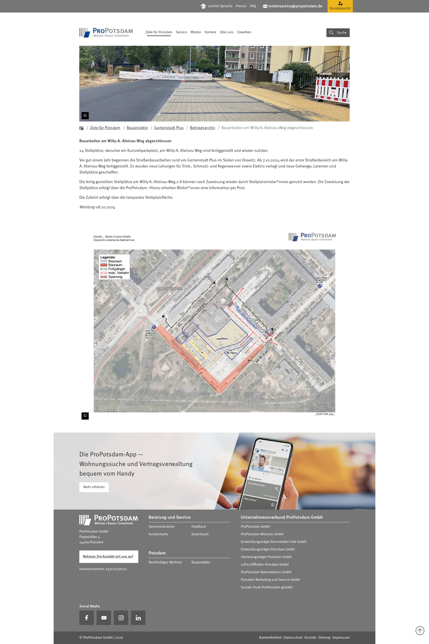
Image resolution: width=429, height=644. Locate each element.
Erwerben (244, 32)
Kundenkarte (158, 534)
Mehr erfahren (94, 487)
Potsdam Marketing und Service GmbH (270, 580)
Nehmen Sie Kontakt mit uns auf (108, 556)
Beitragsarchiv (202, 128)
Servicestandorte (162, 527)
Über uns (227, 32)
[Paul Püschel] (84, 113)
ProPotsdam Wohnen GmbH (262, 534)
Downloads (200, 534)
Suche (342, 33)
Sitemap (324, 638)
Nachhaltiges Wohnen (165, 562)
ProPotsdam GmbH (255, 527)
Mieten (196, 32)
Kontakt (310, 638)
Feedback (198, 527)
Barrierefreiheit (270, 638)
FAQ (253, 6)
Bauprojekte (137, 128)
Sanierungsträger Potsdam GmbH (266, 557)
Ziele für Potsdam (158, 32)
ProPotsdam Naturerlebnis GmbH (266, 572)
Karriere (210, 32)
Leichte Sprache (220, 6)
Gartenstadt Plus (169, 128)
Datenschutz (293, 638)
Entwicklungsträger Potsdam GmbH (268, 549)
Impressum (341, 638)
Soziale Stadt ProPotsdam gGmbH (266, 587)
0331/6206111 (116, 569)
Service (181, 32)
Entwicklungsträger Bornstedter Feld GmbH (273, 542)
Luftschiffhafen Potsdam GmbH (265, 565)
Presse (241, 6)
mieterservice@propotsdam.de (295, 6)
